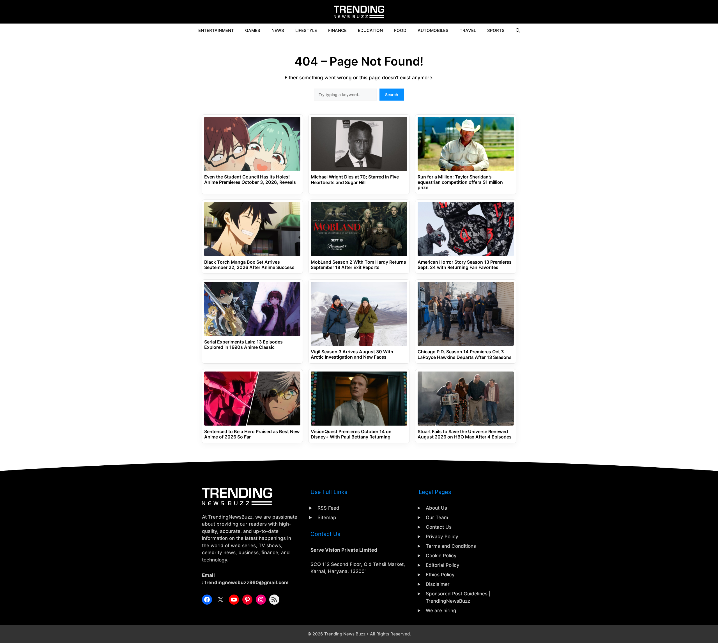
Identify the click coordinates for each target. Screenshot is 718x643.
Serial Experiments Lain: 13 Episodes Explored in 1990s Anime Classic (243, 344)
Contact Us (439, 527)
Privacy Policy (442, 536)
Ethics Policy (440, 574)
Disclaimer (438, 584)
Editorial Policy (442, 565)
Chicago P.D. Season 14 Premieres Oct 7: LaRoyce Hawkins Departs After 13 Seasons (465, 354)
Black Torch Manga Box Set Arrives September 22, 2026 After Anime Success (249, 264)
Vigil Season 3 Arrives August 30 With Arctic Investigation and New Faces (352, 354)
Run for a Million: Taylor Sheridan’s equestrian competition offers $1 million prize (460, 182)
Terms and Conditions (451, 546)
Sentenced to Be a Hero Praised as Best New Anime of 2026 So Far (252, 434)
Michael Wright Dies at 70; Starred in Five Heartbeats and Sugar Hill (355, 179)
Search (391, 94)
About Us (436, 508)
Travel (468, 30)
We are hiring (441, 610)
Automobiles (433, 30)
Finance (337, 30)
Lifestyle (306, 30)
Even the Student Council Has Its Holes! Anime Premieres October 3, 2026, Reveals (250, 179)
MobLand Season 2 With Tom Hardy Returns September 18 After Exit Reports (358, 264)
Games (252, 30)
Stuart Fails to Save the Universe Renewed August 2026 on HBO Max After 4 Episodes (465, 434)
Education (370, 30)
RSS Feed (328, 508)
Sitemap (326, 517)
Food (400, 30)
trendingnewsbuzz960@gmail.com (246, 582)
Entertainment (216, 30)
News (277, 30)
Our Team (437, 517)
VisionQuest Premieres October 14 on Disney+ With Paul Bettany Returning (351, 434)
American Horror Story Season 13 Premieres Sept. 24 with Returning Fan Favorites (465, 264)
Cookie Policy (441, 555)
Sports (496, 30)
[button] (518, 31)
